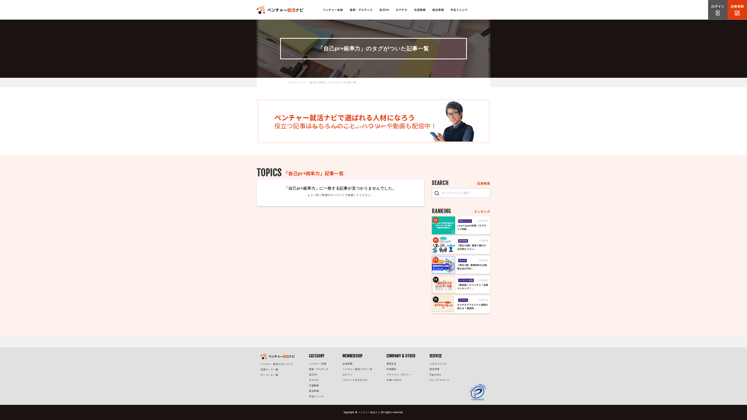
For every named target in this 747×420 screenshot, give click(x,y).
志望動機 (419, 10)
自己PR (384, 10)
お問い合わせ (394, 380)
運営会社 (391, 363)
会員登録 (347, 363)
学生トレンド (459, 10)
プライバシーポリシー (399, 374)
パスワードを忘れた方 (355, 380)
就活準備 (438, 10)
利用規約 (391, 369)
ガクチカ (401, 10)
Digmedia (435, 374)
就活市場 (434, 369)
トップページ (295, 82)
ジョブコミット (438, 363)
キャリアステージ (439, 380)
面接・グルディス (361, 10)
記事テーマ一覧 (269, 369)
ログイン (347, 374)
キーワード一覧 (269, 374)
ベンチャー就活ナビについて (277, 364)
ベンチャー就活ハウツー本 (358, 369)
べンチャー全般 (333, 10)
